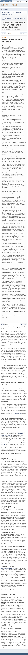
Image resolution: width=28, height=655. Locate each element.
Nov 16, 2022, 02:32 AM (6, 42)
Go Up (2, 324)
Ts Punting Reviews (9, 5)
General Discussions (21, 412)
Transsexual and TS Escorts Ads (8, 568)
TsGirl (4, 37)
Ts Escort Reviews (18, 413)
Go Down (3, 33)
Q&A (2, 409)
